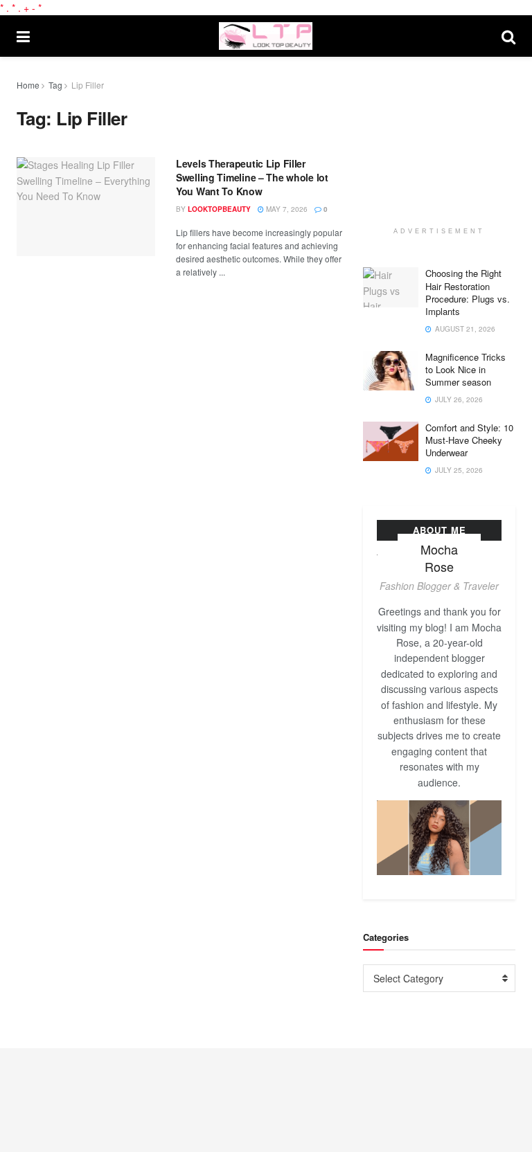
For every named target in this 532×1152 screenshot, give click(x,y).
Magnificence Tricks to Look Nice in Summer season (465, 369)
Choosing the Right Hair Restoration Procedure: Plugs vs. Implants (467, 292)
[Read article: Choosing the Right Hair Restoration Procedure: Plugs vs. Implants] (390, 287)
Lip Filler (87, 85)
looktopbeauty (219, 209)
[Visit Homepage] (265, 36)
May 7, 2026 (286, 209)
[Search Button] (508, 36)
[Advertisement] (447, 147)
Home (28, 85)
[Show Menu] (23, 36)
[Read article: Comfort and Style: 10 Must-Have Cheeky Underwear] (390, 441)
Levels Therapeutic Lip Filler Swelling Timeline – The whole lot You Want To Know (252, 176)
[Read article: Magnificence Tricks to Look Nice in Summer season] (390, 370)
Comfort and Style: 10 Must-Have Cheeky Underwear (469, 440)
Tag (55, 85)
